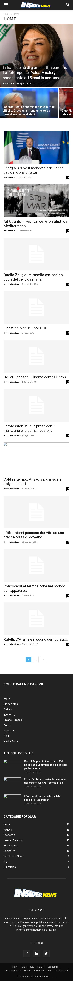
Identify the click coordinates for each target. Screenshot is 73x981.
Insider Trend (11, 741)
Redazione (8, 83)
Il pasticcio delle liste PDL (25, 328)
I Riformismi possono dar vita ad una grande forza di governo (34, 535)
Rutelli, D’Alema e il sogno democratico (36, 639)
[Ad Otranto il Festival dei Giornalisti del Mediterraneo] (36, 200)
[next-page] (43, 659)
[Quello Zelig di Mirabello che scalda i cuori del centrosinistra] (36, 254)
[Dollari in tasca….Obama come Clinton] (36, 356)
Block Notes (11, 704)
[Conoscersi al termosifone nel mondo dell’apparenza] (36, 565)
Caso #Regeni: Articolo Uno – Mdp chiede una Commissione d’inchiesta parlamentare (45, 765)
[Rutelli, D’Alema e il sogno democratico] (36, 618)
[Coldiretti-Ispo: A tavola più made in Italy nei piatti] (36, 458)
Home (7, 13)
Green (7, 725)
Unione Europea (13, 720)
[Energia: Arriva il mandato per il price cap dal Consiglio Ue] (36, 147)
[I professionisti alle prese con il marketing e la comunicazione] (36, 405)
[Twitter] (46, 953)
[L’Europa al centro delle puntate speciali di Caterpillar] (12, 800)
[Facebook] (26, 953)
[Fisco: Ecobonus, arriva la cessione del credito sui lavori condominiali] (12, 783)
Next (6, 736)
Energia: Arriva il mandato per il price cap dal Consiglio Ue (34, 170)
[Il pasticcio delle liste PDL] (36, 307)
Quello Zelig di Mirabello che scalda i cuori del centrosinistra (34, 277)
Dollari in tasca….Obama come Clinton (35, 377)
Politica (8, 709)
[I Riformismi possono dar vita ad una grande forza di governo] (36, 512)
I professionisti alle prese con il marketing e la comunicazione (29, 428)
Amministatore (11, 284)
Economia (9, 714)
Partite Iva (9, 730)
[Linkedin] (36, 953)
